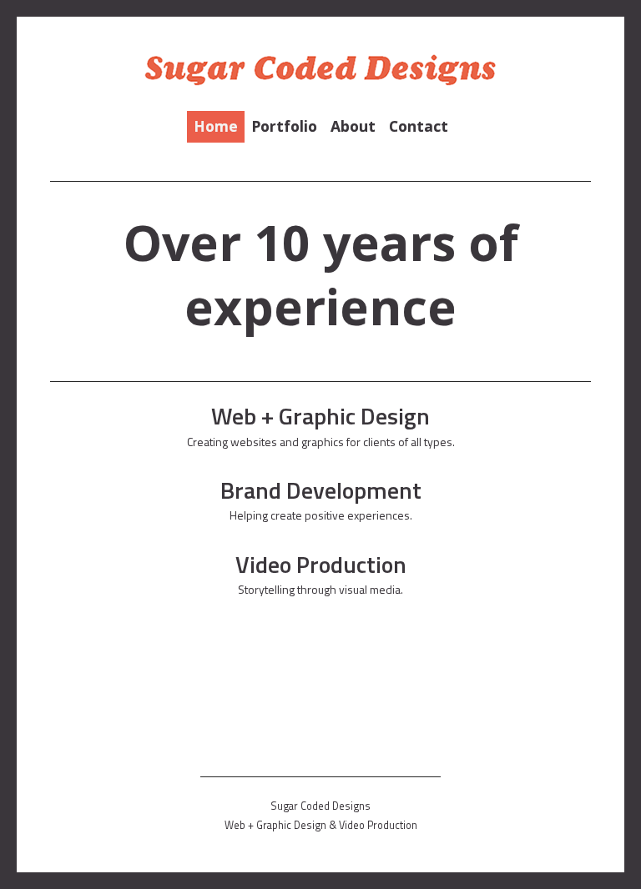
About (353, 126)
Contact (418, 126)
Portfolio (284, 126)
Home (216, 126)
